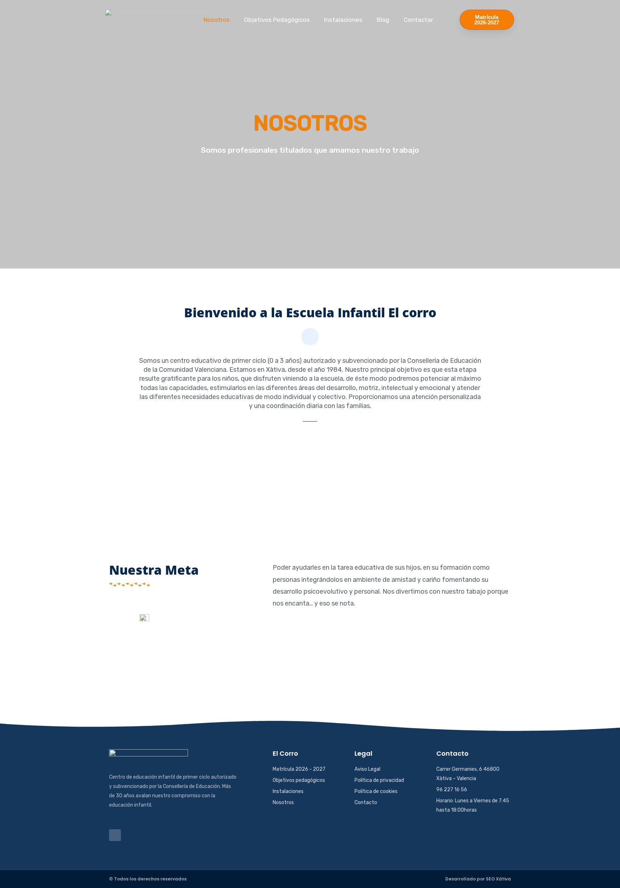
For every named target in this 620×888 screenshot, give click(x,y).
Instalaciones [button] (343, 19)
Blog (383, 19)
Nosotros (216, 19)
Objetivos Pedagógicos (277, 19)
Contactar (418, 19)
